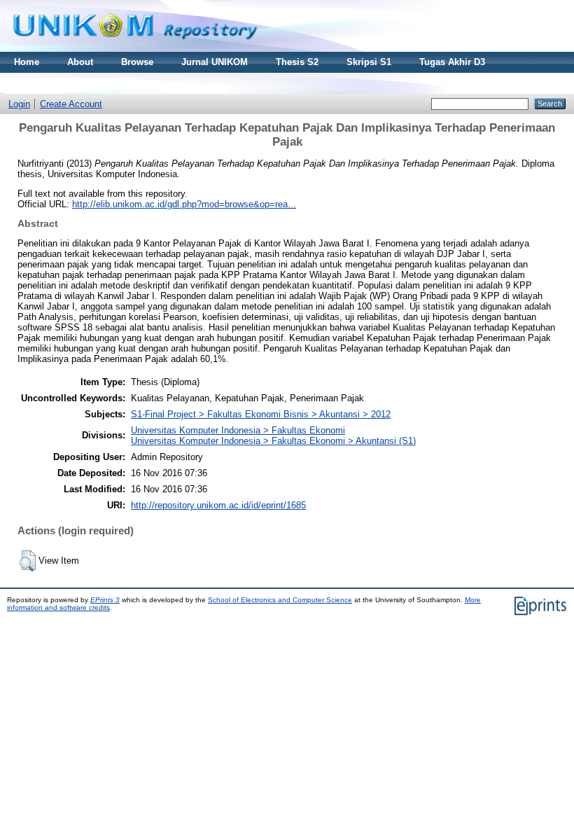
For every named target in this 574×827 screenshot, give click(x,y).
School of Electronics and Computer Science (280, 600)
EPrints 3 (105, 600)
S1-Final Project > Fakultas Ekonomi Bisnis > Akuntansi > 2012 (261, 414)
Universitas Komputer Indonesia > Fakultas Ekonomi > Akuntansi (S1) (273, 441)
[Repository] (135, 48)
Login (19, 104)
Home (26, 62)
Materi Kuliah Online (58, 83)
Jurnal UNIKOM (214, 62)
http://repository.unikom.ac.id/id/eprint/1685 (218, 505)
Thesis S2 (297, 62)
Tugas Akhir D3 (452, 62)
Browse (137, 62)
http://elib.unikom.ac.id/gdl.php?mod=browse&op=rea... (184, 204)
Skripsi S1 (368, 62)
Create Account (71, 104)
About (80, 62)
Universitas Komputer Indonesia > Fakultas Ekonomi (238, 430)
